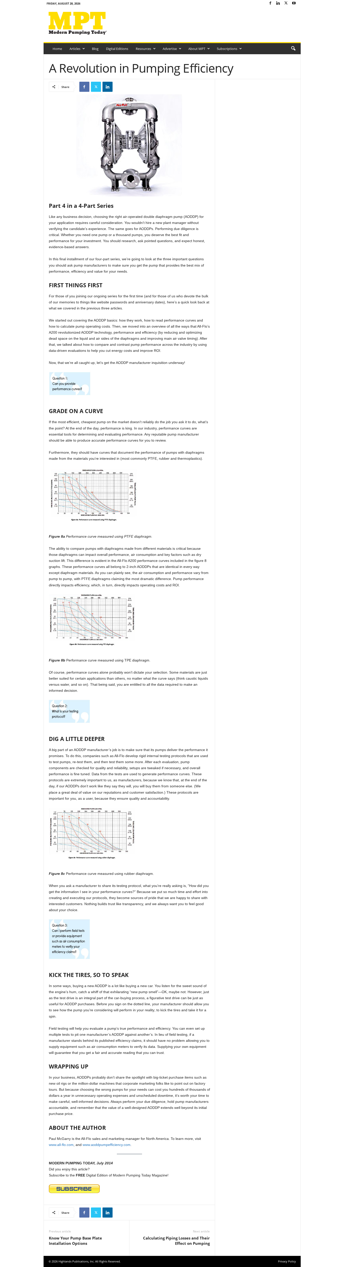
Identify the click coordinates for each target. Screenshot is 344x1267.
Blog (95, 48)
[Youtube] (294, 3)
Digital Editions (117, 48)
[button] (293, 48)
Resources (143, 48)
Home (57, 48)
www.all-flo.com (61, 1145)
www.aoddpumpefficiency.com (106, 1145)
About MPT (196, 48)
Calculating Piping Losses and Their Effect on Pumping (176, 1240)
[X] (286, 3)
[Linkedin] (278, 3)
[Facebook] (270, 3)
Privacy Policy (287, 1261)
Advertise (170, 48)
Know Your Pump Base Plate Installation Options (75, 1240)
